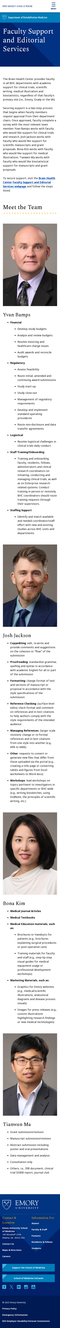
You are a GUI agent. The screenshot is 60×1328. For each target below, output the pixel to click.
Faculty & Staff (39, 1229)
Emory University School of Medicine (17, 6)
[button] (28, 1268)
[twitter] (12, 1288)
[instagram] (26, 1288)
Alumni (35, 1223)
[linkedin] (19, 1288)
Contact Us (8, 1243)
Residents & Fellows (42, 1242)
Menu (53, 8)
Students (36, 1248)
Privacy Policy (9, 1308)
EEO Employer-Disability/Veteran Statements (26, 1321)
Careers (6, 1256)
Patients (36, 1235)
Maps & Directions (12, 1250)
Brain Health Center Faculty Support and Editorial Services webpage (29, 182)
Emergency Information (15, 1314)
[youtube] (33, 1288)
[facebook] (4, 1288)
